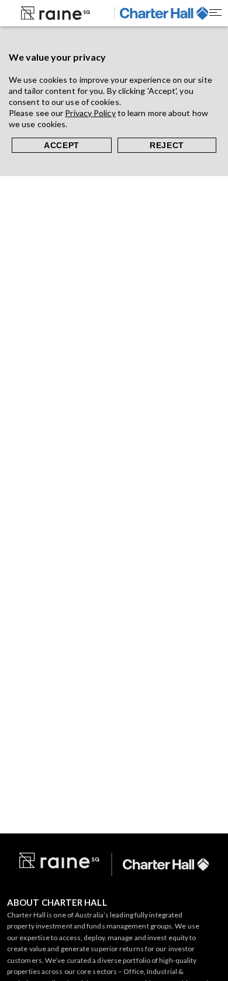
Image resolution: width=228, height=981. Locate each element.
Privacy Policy (90, 113)
